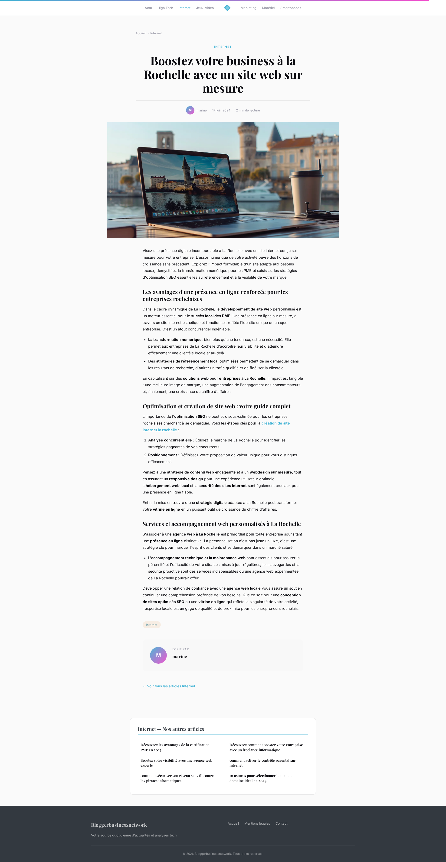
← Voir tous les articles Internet (169, 686)
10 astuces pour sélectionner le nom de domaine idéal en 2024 (261, 778)
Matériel (268, 8)
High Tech (165, 8)
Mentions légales (257, 823)
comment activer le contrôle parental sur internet (263, 762)
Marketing (248, 8)
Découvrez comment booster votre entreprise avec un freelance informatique (266, 747)
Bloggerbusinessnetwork (119, 824)
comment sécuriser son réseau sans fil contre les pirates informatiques (177, 778)
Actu (148, 8)
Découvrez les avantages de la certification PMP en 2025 (175, 747)
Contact (281, 823)
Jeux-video (205, 8)
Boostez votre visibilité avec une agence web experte (176, 762)
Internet (184, 8)
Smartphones (290, 8)
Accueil (141, 33)
